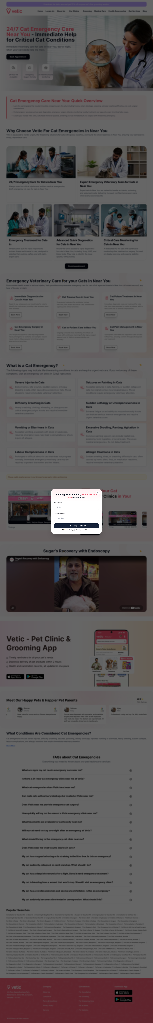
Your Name (58, 502)
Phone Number (59, 513)
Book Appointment (78, 526)
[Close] (98, 493)
